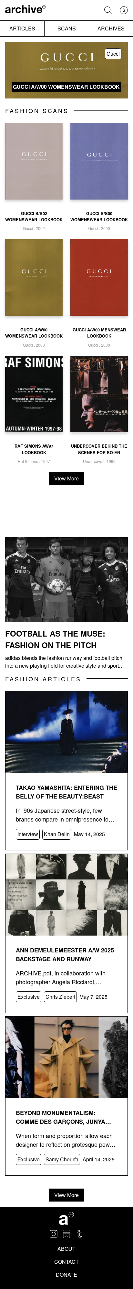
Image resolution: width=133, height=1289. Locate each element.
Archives (111, 28)
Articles (22, 28)
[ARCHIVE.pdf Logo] (25, 10)
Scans (66, 28)
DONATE (66, 1274)
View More (66, 478)
